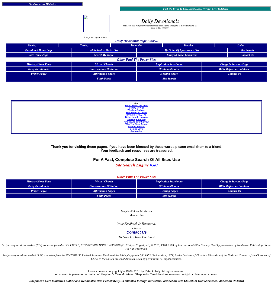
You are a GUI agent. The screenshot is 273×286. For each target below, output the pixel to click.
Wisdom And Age (136, 110)
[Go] (154, 165)
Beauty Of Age (136, 108)
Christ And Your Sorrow (136, 122)
